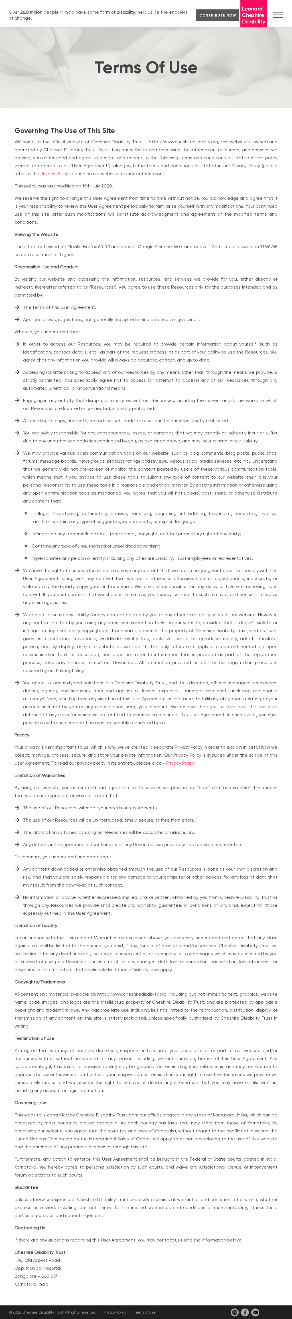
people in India (47, 12)
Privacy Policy (54, 173)
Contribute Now (217, 15)
